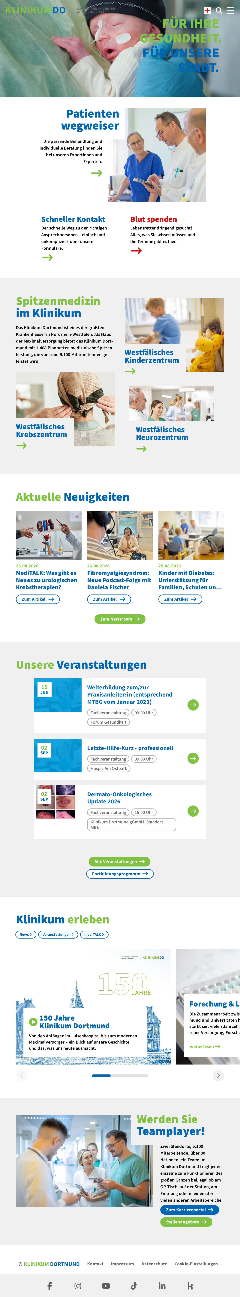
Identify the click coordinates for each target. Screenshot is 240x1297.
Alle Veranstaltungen (115, 861)
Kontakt (95, 1264)
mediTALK (92, 934)
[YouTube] (106, 1285)
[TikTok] (134, 1285)
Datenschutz (154, 1264)
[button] (193, 705)
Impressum (122, 1264)
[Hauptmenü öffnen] (230, 10)
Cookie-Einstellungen (196, 1264)
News (24, 934)
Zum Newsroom (116, 619)
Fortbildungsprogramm (116, 874)
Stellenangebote (182, 1222)
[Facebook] (49, 1285)
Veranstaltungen (57, 934)
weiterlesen (202, 1046)
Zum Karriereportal (186, 1210)
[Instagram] (77, 1285)
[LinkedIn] (162, 1285)
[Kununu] (190, 1285)
